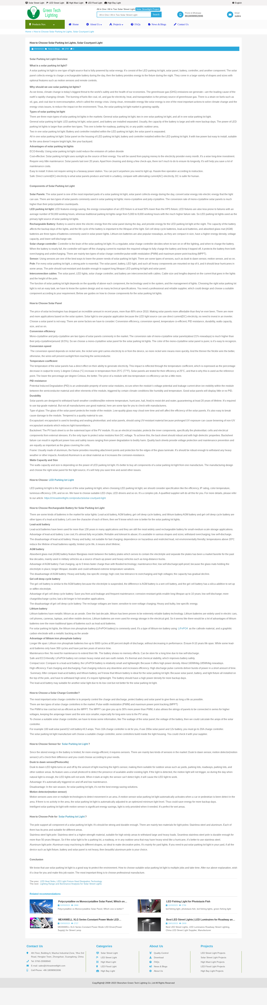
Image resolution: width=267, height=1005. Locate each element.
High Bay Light (114, 3)
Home (28, 31)
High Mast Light (76, 3)
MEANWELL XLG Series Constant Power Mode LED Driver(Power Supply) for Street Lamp (88, 921)
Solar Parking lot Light (75, 744)
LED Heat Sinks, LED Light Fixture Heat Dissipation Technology (71, 881)
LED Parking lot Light (61, 480)
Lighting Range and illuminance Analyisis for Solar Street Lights (71, 884)
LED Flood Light (95, 3)
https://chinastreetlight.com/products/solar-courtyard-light (75, 498)
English (238, 3)
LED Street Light (56, 3)
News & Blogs (54, 49)
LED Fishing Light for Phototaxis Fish (188, 901)
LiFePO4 (183, 628)
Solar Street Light (36, 3)
